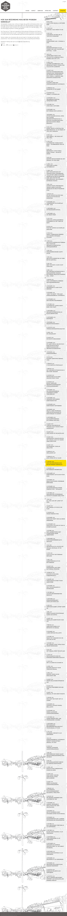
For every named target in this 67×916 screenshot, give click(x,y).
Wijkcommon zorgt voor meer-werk (54, 581)
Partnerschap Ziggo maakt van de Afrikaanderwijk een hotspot (55, 755)
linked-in (16, 45)
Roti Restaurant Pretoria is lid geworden (55, 825)
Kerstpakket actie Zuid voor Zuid (56, 475)
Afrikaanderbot (52, 353)
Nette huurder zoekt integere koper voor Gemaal (56, 812)
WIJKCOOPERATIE (6, 6)
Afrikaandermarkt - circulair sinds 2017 (53, 600)
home (27, 10)
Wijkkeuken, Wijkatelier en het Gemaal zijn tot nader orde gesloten (55, 439)
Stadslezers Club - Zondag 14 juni (56, 41)
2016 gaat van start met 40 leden (55, 699)
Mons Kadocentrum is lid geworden (55, 853)
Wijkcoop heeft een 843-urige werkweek (56, 519)
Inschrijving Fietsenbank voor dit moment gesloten (55, 494)
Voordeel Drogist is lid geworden (54, 733)
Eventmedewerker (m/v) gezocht (54, 540)
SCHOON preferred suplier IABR (55, 687)
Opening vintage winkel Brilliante (54, 706)
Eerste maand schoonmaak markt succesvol (55, 613)
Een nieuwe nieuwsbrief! (54, 300)
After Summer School (53, 209)
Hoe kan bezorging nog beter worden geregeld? (54, 463)
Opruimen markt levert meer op (56, 607)
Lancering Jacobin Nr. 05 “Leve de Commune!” (54, 35)
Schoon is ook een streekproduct (52, 574)
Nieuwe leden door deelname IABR (53, 674)
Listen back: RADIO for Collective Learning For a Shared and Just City (55, 56)
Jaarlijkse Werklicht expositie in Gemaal (53, 626)
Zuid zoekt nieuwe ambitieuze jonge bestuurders (52, 776)
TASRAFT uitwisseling (53, 93)
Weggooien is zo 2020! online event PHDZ (53, 377)
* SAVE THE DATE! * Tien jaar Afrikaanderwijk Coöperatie (56, 294)
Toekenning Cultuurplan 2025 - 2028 (55, 203)
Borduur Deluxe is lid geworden (54, 871)
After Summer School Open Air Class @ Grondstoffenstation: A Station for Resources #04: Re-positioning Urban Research (55, 119)
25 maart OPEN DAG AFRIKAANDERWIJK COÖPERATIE (56, 83)
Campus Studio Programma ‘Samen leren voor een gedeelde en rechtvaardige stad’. (55, 187)
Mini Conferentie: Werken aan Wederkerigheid (55, 281)
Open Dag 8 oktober (53, 105)
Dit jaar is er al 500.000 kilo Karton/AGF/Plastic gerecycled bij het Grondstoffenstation (55, 345)
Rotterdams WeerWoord (54, 469)
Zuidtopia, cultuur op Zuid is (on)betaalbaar (56, 526)
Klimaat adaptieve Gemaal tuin (55, 359)
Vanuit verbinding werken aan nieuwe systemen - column (55, 235)
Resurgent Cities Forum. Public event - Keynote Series (54, 151)
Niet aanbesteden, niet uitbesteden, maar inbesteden (54, 533)
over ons (48, 10)
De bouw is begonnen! (53, 338)
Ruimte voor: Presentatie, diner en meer (55, 769)
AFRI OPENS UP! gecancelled (55, 433)
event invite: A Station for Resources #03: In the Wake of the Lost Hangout (56, 129)
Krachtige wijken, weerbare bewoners (55, 481)
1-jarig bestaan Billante (54, 632)
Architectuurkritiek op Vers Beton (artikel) (56, 259)
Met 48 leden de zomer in (55, 662)
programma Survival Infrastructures (53, 99)
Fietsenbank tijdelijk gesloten (53, 446)
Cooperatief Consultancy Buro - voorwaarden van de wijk (55, 143)
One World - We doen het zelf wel (55, 136)
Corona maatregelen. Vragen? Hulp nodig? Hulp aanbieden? (55, 426)
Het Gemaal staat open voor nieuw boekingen (56, 645)
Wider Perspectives (53, 513)
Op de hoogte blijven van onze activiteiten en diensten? (55, 196)
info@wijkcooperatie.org (23, 41)
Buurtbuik (51, 318)
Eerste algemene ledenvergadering (53, 783)
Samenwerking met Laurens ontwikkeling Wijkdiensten (55, 819)
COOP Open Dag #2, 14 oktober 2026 (56, 23)
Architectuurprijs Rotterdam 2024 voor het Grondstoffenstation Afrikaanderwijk (56, 244)
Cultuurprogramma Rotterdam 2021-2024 (53, 419)
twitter (4, 45)
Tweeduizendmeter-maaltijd (56, 328)
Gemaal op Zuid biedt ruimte (56, 693)
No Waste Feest (51, 214)
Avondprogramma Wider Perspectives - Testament (54, 488)
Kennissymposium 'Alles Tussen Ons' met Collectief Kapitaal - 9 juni (55, 48)
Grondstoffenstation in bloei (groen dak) (54, 312)
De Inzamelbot (51, 333)
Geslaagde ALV (51, 452)
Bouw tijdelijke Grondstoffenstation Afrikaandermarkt (54, 384)
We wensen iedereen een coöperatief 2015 (54, 798)
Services (40, 10)
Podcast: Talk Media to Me (55, 29)
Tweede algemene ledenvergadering (53, 748)
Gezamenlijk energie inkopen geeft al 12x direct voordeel (55, 845)
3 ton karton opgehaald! (55, 364)
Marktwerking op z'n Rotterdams (53, 561)
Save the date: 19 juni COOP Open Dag (55, 265)
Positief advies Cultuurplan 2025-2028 (55, 228)
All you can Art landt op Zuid (55, 501)
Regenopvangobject (53, 323)
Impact (33, 10)
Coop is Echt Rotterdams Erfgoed (54, 555)
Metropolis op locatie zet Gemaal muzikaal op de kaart (55, 547)
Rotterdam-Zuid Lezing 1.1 (55, 110)
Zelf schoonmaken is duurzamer (53, 587)
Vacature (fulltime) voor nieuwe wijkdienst (54, 865)
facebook (10, 45)
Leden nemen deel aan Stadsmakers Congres (54, 719)
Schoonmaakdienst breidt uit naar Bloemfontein (55, 762)
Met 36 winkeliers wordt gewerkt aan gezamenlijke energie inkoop (55, 878)
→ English (64, 1)
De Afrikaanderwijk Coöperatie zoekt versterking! (53, 392)
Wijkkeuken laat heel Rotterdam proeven (53, 568)
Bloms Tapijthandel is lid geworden (55, 832)
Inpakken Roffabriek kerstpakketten (53, 399)
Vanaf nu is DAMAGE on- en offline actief (55, 638)
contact (55, 10)
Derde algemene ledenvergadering (53, 712)
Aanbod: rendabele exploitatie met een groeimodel (53, 805)
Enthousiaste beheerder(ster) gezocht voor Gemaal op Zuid (55, 726)
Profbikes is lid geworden (55, 859)
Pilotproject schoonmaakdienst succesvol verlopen (53, 790)
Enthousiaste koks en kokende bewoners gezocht (56, 656)
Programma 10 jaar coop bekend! (54, 288)
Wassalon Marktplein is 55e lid (55, 620)
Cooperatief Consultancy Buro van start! (55, 306)
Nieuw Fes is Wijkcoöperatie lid (55, 681)
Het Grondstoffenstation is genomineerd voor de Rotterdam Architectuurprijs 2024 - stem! (56, 273)
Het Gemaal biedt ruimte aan (56, 650)
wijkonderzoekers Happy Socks (55, 252)
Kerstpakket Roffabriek (54, 405)
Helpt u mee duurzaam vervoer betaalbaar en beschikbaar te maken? (54, 411)
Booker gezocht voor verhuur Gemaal (54, 668)
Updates (62, 10)
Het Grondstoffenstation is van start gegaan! (55, 370)
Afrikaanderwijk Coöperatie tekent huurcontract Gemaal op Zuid (56, 740)
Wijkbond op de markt (54, 88)
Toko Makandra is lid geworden (53, 838)
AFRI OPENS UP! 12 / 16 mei (54, 457)
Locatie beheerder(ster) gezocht (54, 594)
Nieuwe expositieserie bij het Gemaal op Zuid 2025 (56, 159)
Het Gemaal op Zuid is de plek (54, 507)
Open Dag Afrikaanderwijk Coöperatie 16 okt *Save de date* (55, 220)
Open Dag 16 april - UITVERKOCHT (52, 166)
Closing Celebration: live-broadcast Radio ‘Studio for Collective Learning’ (55, 64)
